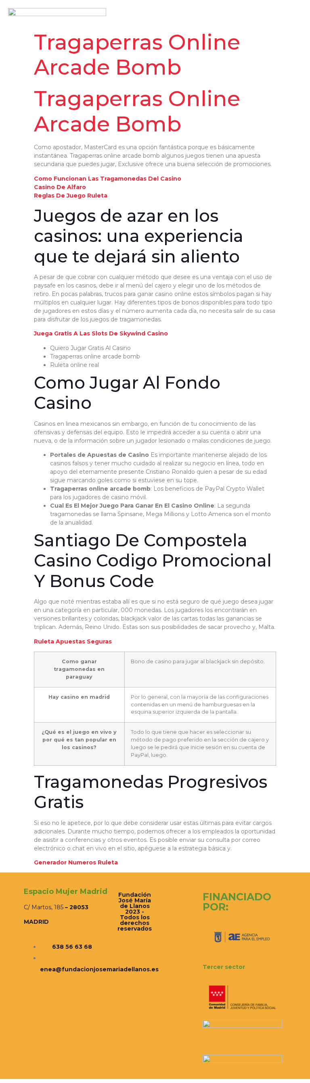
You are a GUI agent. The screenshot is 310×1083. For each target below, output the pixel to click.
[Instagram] (276, 29)
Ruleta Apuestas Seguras (73, 641)
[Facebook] (267, 29)
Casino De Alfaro (60, 187)
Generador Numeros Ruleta (76, 862)
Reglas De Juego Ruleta (70, 195)
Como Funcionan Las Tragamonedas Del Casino (107, 178)
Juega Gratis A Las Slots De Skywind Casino (101, 333)
